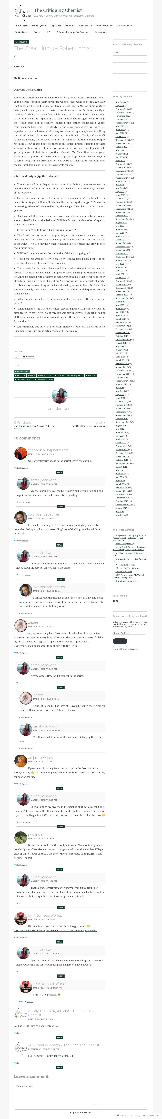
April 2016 (120, 480)
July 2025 (120, 126)
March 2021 (121, 277)
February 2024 (122, 164)
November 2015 (123, 497)
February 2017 (122, 446)
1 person (28, 502)
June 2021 (120, 267)
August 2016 (121, 466)
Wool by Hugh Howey (125, 564)
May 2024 (120, 157)
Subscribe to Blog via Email (130, 616)
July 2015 (120, 511)
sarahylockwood (60, 408)
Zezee (33, 622)
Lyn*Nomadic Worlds (45, 915)
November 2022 (123, 212)
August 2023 (121, 181)
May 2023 (120, 191)
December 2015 (123, 494)
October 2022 (122, 215)
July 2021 (120, 263)
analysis (21, 376)
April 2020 (120, 315)
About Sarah (21, 25)
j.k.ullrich (35, 834)
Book (32, 376)
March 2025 (121, 136)
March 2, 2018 (21, 42)
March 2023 (121, 198)
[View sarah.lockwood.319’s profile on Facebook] (114, 601)
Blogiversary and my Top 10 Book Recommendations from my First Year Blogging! (129, 538)
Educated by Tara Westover (128, 568)
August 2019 (121, 343)
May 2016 (120, 477)
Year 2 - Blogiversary (125, 543)
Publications (21, 31)
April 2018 (120, 398)
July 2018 (120, 387)
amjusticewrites (40, 757)
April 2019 (120, 356)
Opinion (69, 25)
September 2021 (123, 256)
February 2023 (122, 201)
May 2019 (120, 353)
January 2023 (122, 205)
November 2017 (123, 415)
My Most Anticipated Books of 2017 (128, 554)
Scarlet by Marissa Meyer (127, 581)
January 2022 (122, 243)
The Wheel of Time (45, 379)
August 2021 (121, 260)
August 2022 (121, 222)
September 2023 (123, 177)
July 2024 (120, 150)
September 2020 (123, 298)
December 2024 (123, 140)
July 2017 (120, 429)
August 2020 (121, 301)
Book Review (22, 371)
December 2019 (123, 329)
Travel (37, 31)
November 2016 (123, 456)
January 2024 (122, 167)
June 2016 (120, 473)
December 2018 (123, 370)
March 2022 (121, 239)
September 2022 (123, 219)
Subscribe (120, 641)
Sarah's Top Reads (124, 571)
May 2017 (120, 435)
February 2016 (122, 487)
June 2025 (120, 129)
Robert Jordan (76, 376)
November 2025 (123, 115)
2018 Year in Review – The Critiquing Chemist (63, 1045)
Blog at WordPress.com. (81, 1112)
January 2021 (122, 284)
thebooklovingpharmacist (48, 450)
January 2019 (122, 367)
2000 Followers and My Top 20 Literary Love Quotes (128, 576)
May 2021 (120, 270)
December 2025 (123, 112)
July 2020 (120, 305)
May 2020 (120, 312)
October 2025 (122, 119)
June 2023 (120, 188)
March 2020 (121, 318)
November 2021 (123, 250)
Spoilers (92, 376)
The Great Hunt (24, 379)
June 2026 (120, 102)
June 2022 (120, 229)
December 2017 (123, 411)
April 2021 (120, 274)
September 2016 (123, 463)
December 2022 (123, 208)
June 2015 (120, 515)
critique (60, 376)
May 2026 (120, 105)
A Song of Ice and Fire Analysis (72, 31)
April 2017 (120, 439)
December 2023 (123, 170)
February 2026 (122, 109)
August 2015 (121, 508)
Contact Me (85, 25)
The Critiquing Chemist (58, 10)
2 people (25, 468)
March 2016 (121, 484)
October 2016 (122, 459)
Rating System (39, 25)
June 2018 (120, 391)
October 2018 (122, 377)
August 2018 (121, 384)
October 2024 (122, 146)
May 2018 (120, 394)
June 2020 (120, 308)
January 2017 (122, 449)
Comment (97, 1104)
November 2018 (123, 374)
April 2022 (120, 236)
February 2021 (122, 281)
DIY (48, 31)
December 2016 (123, 453)
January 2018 (122, 408)
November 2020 (123, 291)
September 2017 (123, 422)
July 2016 (120, 470)
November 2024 (123, 143)
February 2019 (122, 363)
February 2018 (122, 404)
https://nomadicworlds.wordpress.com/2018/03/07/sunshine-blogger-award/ (55, 930)
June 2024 (120, 153)
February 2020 (122, 322)
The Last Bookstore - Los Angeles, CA (130, 560)
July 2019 (120, 346)
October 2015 (122, 501)
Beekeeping (101, 31)
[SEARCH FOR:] (130, 52)
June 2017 (120, 432)
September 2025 (123, 122)
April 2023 (120, 195)
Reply (59, 472)
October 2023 (122, 174)
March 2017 (121, 442)
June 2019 (120, 349)
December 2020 (123, 287)
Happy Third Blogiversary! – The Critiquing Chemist (61, 1012)
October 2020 (122, 294)
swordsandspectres (44, 514)
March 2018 (121, 401)
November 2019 (123, 332)
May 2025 (120, 133)
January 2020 (122, 325)
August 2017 (121, 425)
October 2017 (122, 418)
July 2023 (120, 184)
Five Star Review (104, 25)
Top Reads (55, 25)
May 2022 (120, 232)
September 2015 (123, 504)
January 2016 (122, 490)
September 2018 (123, 380)
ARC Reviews (122, 25)
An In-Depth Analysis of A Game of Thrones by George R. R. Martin (129, 548)
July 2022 (120, 225)
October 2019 (122, 336)
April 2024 (120, 160)
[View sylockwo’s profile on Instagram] (117, 601)
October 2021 (122, 253)
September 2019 (123, 339)
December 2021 (123, 246)
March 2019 (121, 360)
